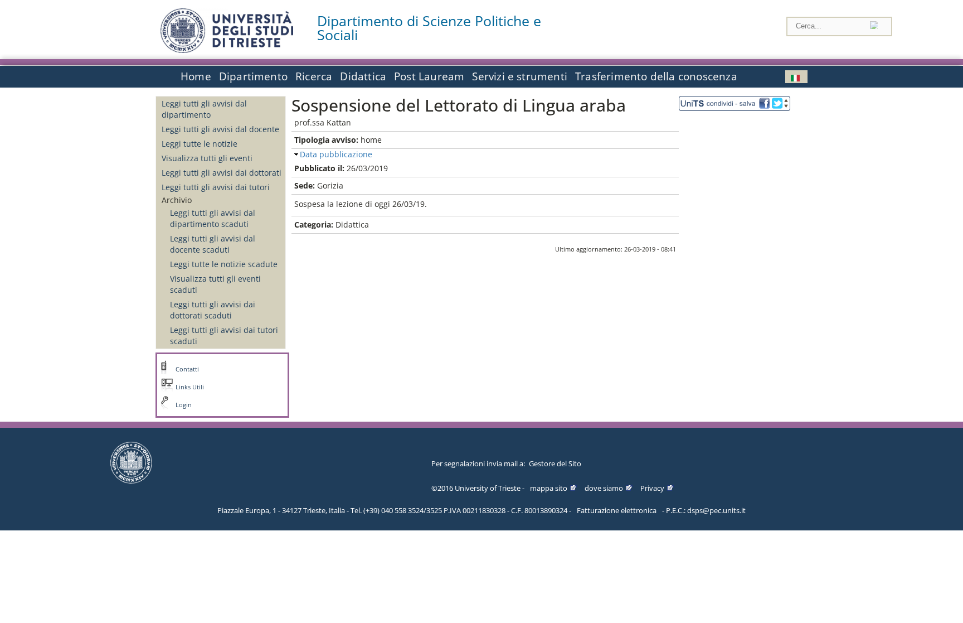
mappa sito (548, 488)
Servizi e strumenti (519, 76)
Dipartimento (253, 76)
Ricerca (313, 76)
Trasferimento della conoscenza (656, 76)
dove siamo (604, 488)
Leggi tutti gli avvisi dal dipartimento (204, 109)
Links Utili (190, 387)
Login (184, 405)
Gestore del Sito (555, 463)
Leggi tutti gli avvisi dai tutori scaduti (224, 335)
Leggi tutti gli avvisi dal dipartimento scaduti (212, 218)
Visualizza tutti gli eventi (207, 158)
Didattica (363, 76)
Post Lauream (429, 76)
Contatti (187, 369)
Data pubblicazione (336, 154)
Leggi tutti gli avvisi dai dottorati (221, 172)
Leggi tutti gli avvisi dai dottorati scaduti (212, 310)
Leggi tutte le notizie (199, 143)
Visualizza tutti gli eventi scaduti (215, 284)
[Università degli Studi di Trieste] (226, 50)
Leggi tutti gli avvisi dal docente (220, 129)
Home (196, 76)
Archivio (177, 200)
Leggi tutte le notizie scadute (224, 264)
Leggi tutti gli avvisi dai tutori (216, 187)
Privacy (652, 488)
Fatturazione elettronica (616, 510)
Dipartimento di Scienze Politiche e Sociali (429, 28)
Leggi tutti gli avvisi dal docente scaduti (212, 244)
